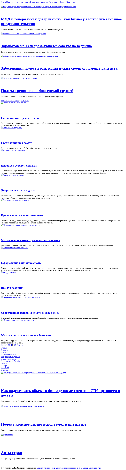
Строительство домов (39, 2)
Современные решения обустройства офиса (30, 312)
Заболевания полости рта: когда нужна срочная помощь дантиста (59, 68)
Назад (3, 345)
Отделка (4, 370)
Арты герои (11, 452)
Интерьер (25, 101)
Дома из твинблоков (57, 2)
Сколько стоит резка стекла (20, 118)
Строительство (7, 350)
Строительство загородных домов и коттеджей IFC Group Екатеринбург (69, 468)
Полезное (5, 368)
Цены (3, 2)
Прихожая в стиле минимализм (22, 215)
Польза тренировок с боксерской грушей (37, 90)
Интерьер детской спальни (19, 165)
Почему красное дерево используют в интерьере (43, 424)
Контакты (70, 2)
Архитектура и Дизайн (10, 361)
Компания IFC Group (10, 101)
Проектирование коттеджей (18, 2)
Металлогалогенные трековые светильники (30, 240)
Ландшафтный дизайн (10, 357)
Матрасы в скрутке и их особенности (26, 335)
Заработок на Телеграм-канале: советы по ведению (46, 46)
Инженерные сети (8, 354)
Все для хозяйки (12, 287)
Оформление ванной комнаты (21, 262)
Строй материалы (8, 359)
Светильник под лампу (16, 142)
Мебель (4, 363)
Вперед (20, 345)
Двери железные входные (18, 190)
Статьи (4, 348)
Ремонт (4, 352)
